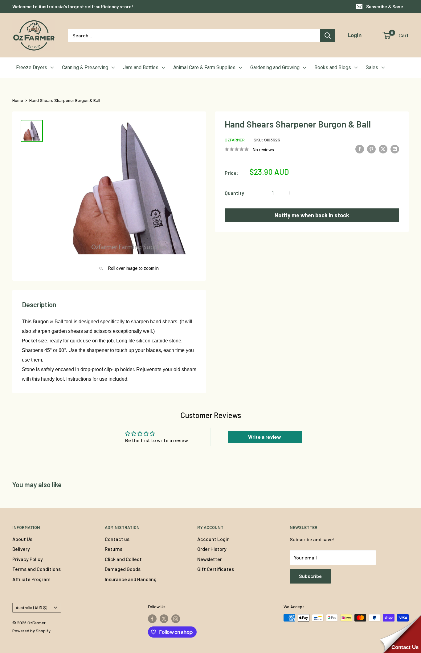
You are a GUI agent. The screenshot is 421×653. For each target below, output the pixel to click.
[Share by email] (394, 148)
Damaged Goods (123, 569)
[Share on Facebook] (359, 148)
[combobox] (194, 35)
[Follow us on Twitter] (164, 618)
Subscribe (310, 576)
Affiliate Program (31, 579)
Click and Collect (123, 559)
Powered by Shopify (31, 630)
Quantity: (235, 193)
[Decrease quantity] (256, 192)
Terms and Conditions (36, 569)
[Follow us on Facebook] (152, 618)
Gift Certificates (215, 569)
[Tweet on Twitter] (383, 148)
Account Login (213, 539)
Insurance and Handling (131, 579)
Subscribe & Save (384, 6)
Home (17, 100)
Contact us (117, 539)
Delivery (21, 549)
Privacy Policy (27, 559)
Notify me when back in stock (312, 215)
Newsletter (209, 559)
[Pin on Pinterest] (371, 148)
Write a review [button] (264, 437)
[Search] (327, 35)
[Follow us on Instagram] (175, 618)
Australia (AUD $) (31, 607)
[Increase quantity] (289, 192)
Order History (212, 549)
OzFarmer (235, 139)
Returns (113, 549)
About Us (22, 539)
